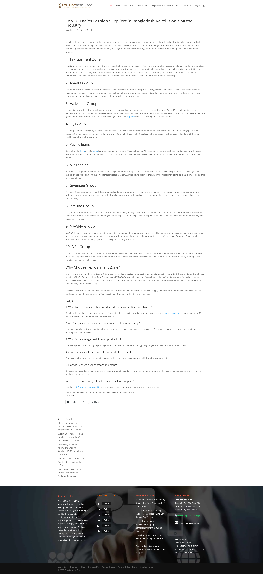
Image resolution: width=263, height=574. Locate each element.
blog (92, 30)
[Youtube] (99, 509)
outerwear (177, 313)
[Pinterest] (99, 531)
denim (82, 151)
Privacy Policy (108, 567)
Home (118, 6)
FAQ (177, 6)
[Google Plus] (99, 526)
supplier (131, 116)
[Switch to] (111, 8)
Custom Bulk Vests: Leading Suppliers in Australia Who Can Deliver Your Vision (70, 437)
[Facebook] (99, 504)
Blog (83, 567)
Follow (106, 503)
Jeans (85, 144)
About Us (127, 6)
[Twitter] (99, 515)
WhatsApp (194, 515)
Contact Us (187, 6)
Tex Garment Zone (70, 500)
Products (140, 6)
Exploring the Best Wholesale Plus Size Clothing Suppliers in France (71, 461)
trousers (167, 313)
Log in (197, 6)
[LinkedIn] (99, 520)
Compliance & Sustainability (162, 6)
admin (71, 30)
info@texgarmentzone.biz (88, 387)
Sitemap (74, 567)
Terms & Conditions (127, 567)
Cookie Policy (146, 567)
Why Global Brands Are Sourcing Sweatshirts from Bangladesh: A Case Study (70, 426)
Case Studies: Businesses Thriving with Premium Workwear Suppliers (69, 472)
